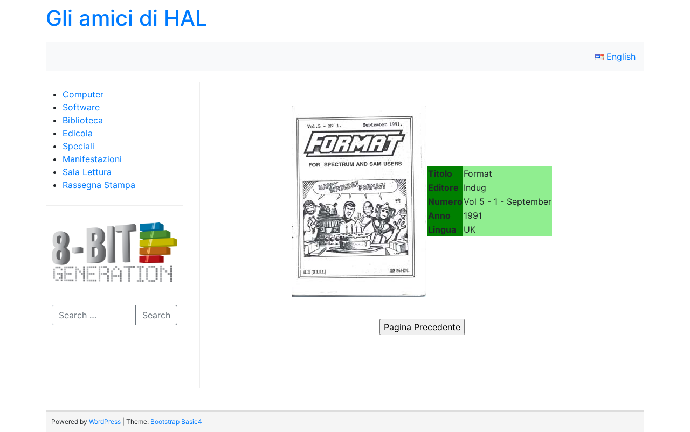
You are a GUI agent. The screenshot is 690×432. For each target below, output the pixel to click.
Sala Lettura (87, 171)
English (620, 56)
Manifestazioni (92, 159)
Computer (83, 94)
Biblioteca (83, 120)
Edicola (78, 133)
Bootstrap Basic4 (176, 421)
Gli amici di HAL (127, 18)
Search (156, 315)
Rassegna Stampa (99, 184)
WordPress (105, 421)
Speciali (78, 146)
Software (81, 107)
